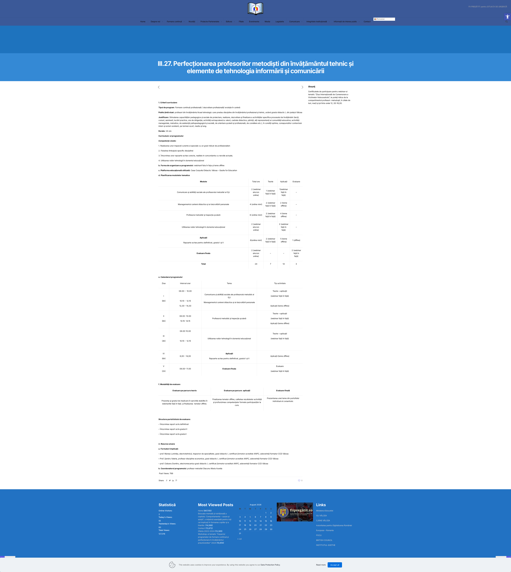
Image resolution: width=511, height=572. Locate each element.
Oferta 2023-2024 (206, 531)
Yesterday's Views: (167, 524)
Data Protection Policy (270, 565)
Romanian (380, 19)
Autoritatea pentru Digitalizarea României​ (334, 525)
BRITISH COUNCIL (324, 540)
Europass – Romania (325, 530)
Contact (201, 528)
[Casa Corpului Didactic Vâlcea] (255, 8)
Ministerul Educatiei (324, 510)
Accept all (334, 565)
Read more (321, 565)
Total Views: (164, 530)
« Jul (239, 539)
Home (200, 510)
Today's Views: (166, 517)
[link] (162, 21)
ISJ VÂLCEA (321, 515)
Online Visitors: (166, 510)
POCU (319, 535)
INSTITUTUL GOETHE (325, 545)
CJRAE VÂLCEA (323, 520)
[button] (507, 16)
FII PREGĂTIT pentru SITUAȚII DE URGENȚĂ (488, 7)
